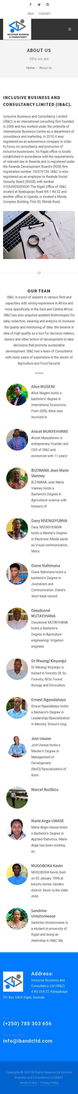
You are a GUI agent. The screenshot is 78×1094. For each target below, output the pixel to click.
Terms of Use (28, 1082)
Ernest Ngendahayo (48, 699)
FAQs (31, 13)
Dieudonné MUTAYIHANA (43, 613)
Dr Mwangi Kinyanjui (48, 660)
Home (30, 68)
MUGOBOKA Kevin (47, 865)
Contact (44, 13)
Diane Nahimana (45, 565)
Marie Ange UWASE (47, 820)
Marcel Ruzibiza (44, 789)
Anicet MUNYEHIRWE (49, 431)
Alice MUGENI (43, 386)
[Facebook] (30, 4)
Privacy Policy (49, 1082)
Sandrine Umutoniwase (43, 913)
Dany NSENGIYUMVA (49, 520)
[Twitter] (39, 4)
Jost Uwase (41, 738)
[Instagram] (47, 4)
